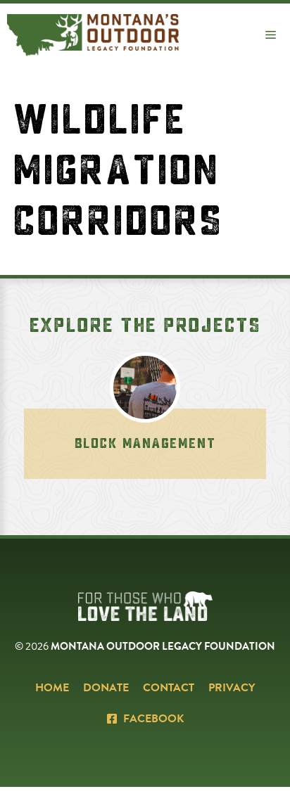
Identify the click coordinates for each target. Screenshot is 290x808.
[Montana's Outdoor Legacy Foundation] (93, 35)
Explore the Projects (145, 325)
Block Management (145, 443)
